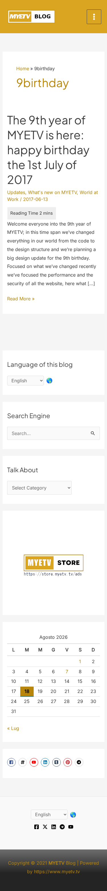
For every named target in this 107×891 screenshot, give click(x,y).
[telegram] (80, 762)
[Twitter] (45, 826)
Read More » (21, 299)
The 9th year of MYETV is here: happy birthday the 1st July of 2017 (48, 149)
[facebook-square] (12, 762)
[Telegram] (62, 826)
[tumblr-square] (57, 762)
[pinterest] (68, 762)
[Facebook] (36, 826)
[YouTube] (70, 826)
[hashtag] (23, 762)
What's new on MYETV (52, 192)
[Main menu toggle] (94, 16)
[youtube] (35, 762)
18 (27, 691)
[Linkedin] (53, 826)
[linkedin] (46, 762)
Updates (16, 192)
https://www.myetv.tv (57, 871)
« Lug (13, 728)
